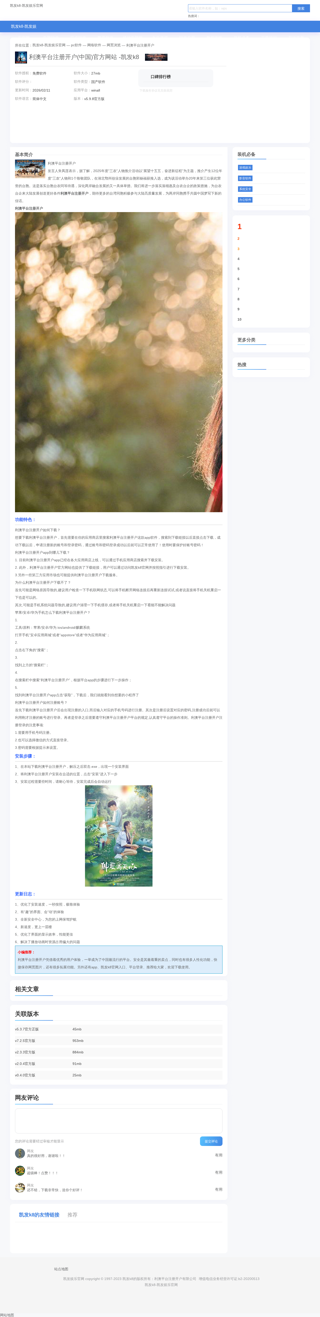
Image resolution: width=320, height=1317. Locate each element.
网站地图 (7, 1315)
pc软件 (76, 45)
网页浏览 (114, 45)
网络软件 (94, 45)
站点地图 (61, 1269)
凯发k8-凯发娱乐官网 (26, 6)
